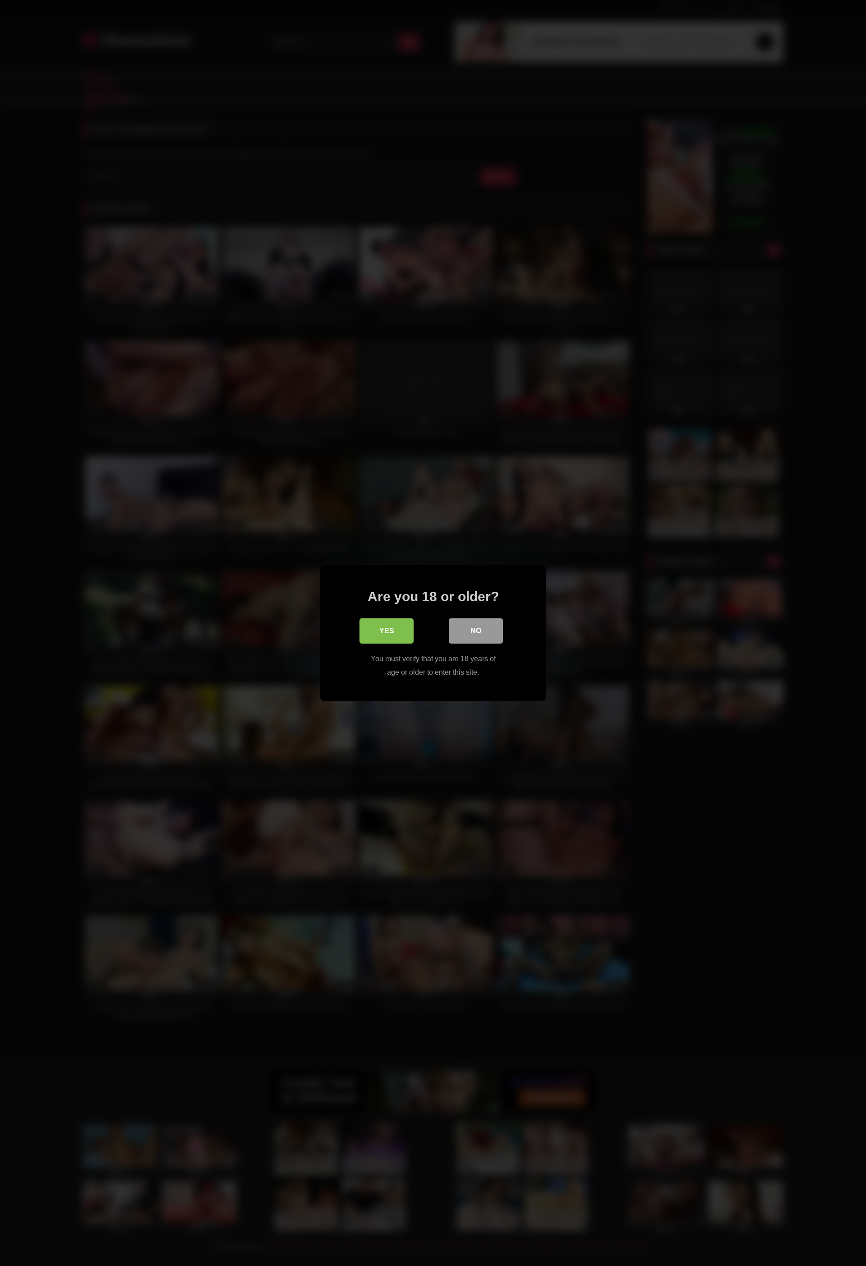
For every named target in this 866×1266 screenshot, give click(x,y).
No (475, 631)
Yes (386, 631)
